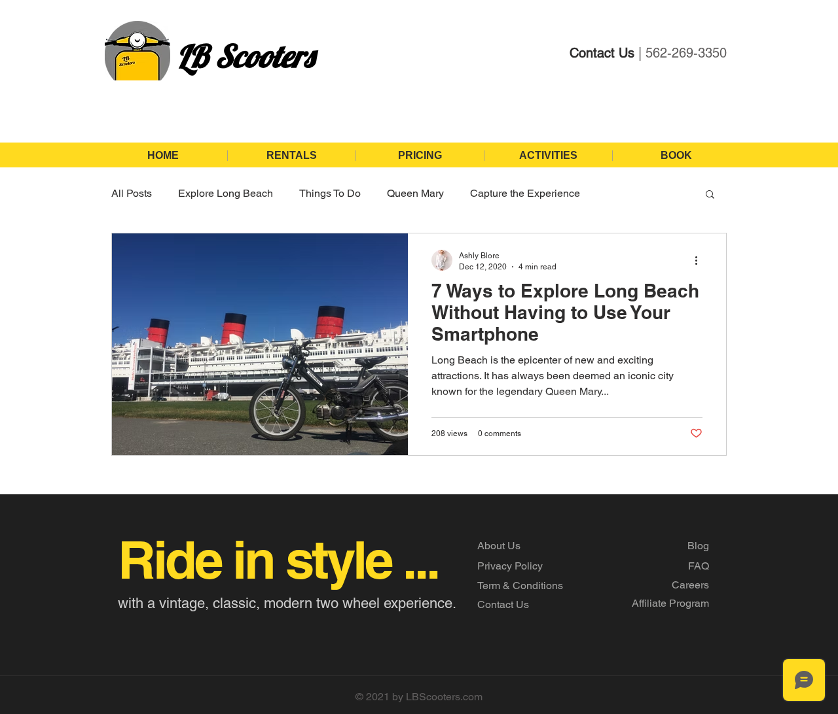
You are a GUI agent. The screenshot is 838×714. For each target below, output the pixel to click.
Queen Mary (415, 193)
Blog (698, 545)
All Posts (131, 193)
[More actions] (700, 260)
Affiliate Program (670, 603)
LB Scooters (245, 55)
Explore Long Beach (225, 193)
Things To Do (330, 193)
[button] (710, 195)
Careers (690, 585)
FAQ (698, 566)
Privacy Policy (510, 566)
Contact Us (503, 604)
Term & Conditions (520, 585)
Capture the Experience (525, 193)
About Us (498, 545)
